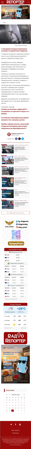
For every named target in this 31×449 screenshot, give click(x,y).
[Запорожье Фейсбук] (15, 424)
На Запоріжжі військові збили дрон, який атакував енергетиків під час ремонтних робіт (21, 159)
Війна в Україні (24, 145)
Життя (15, 145)
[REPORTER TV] (20, 424)
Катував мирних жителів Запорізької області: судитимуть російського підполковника (20, 182)
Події (4, 22)
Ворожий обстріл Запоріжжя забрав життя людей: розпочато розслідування (21, 170)
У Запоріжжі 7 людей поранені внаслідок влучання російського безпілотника (20, 148)
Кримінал (23, 177)
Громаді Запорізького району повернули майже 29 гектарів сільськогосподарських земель (21, 193)
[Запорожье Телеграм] (11, 424)
